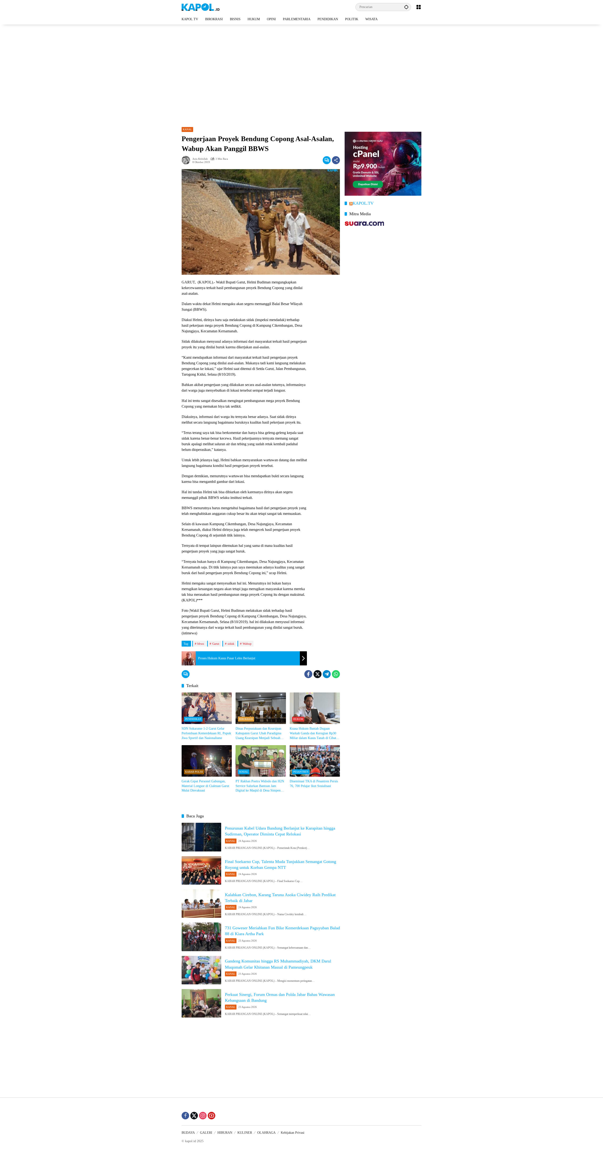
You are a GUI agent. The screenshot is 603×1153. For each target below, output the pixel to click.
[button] (406, 7)
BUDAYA (188, 1132)
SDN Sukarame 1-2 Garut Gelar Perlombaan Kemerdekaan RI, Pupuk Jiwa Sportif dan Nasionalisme (206, 733)
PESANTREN (300, 771)
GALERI (206, 1132)
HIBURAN (224, 1132)
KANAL (187, 129)
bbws (200, 643)
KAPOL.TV (363, 203)
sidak (231, 643)
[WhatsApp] (336, 674)
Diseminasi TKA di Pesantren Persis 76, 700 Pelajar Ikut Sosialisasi (314, 783)
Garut (215, 643)
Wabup (247, 643)
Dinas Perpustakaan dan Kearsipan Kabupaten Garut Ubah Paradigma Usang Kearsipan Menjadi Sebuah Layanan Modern (258, 733)
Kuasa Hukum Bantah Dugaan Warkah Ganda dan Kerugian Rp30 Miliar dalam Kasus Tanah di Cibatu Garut (314, 733)
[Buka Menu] (418, 7)
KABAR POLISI (194, 771)
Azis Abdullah (200, 159)
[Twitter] (318, 674)
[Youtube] (211, 1115)
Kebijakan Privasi (292, 1132)
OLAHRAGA (266, 1132)
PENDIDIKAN (193, 719)
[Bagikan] (336, 160)
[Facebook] (308, 674)
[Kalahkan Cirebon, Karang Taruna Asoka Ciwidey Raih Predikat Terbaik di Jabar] (201, 903)
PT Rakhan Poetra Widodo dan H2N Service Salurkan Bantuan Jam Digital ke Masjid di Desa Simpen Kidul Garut (260, 786)
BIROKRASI (246, 719)
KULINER (244, 1132)
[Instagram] (203, 1115)
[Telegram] (327, 674)
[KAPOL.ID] (201, 6)
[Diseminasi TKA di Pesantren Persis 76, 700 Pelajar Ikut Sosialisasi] (315, 761)
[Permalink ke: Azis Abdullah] (187, 160)
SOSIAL (243, 771)
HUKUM (298, 719)
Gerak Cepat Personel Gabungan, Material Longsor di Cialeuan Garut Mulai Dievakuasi (205, 785)
